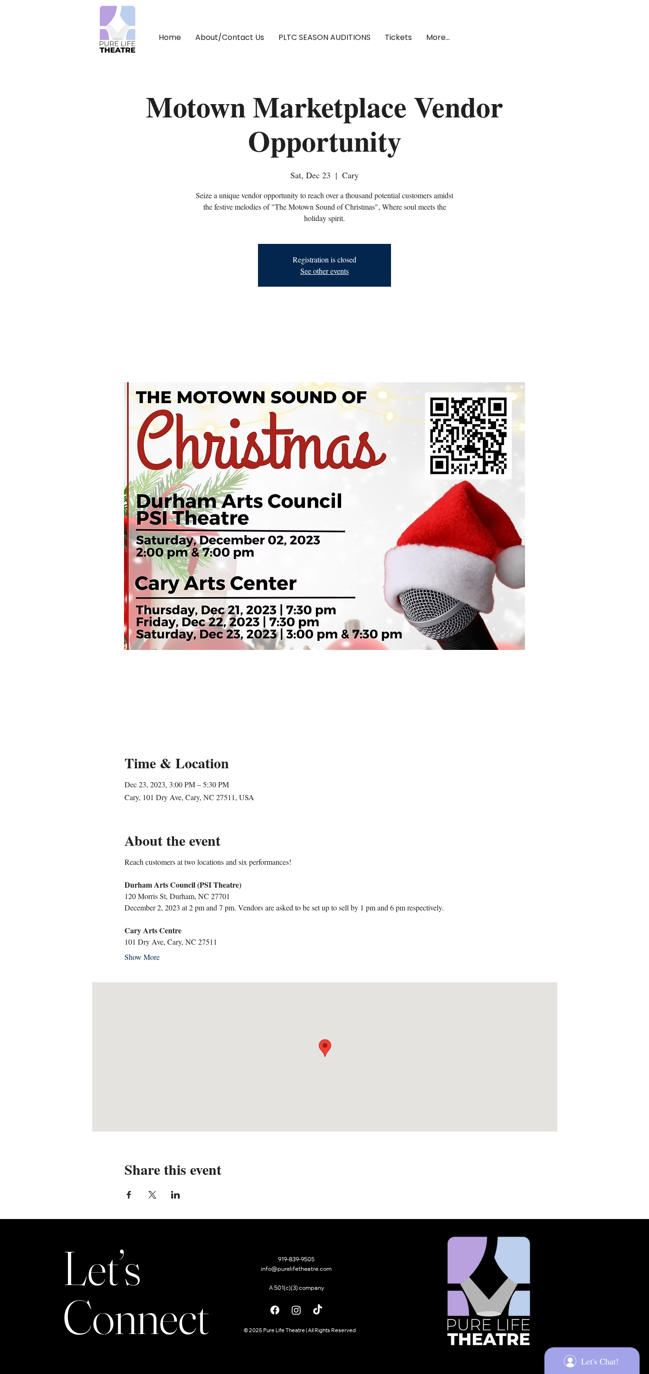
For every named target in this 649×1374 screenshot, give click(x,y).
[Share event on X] (152, 1195)
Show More (142, 957)
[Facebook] (275, 1310)
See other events (324, 271)
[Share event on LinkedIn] (175, 1195)
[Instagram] (296, 1310)
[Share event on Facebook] (129, 1195)
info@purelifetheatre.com (296, 1269)
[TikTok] (318, 1310)
